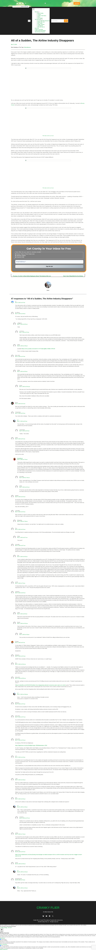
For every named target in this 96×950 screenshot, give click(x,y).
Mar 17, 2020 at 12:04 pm (24, 386)
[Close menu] (33, 9)
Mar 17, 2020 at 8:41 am (24, 430)
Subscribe (77, 3)
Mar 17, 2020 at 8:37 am (22, 537)
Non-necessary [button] (3, 944)
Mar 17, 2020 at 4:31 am (20, 302)
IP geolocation (53, 920)
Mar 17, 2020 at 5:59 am (22, 371)
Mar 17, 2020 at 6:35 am (20, 511)
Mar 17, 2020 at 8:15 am (22, 421)
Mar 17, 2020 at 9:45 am (22, 556)
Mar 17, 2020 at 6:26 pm (20, 798)
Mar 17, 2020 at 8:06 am (22, 324)
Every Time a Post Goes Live (25, 254)
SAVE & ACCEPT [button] (4, 949)
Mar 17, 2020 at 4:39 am (20, 313)
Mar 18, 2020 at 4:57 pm (24, 818)
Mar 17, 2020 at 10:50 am (20, 678)
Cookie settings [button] (3, 927)
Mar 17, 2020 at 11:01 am (20, 703)
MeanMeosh (20, 458)
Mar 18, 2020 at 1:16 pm (20, 879)
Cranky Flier (48, 907)
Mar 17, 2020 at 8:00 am (20, 592)
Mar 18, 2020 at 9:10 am (20, 851)
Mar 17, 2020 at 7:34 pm (20, 834)
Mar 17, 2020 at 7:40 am (24, 477)
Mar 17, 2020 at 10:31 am (20, 656)
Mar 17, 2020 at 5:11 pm (24, 332)
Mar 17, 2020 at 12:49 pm (22, 694)
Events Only (20, 257)
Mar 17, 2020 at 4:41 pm (20, 757)
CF (17, 420)
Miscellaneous (27, 47)
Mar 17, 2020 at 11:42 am (20, 740)
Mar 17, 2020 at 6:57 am (20, 545)
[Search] (66, 20)
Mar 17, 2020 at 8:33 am (24, 487)
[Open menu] (29, 21)
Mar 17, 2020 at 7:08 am (22, 521)
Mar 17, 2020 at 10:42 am (20, 664)
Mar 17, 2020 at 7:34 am (22, 459)
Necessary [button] (2, 938)
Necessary (4, 939)
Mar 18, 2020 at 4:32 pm (22, 871)
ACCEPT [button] (10, 927)
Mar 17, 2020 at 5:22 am (20, 403)
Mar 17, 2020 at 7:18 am (20, 583)
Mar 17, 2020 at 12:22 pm (22, 623)
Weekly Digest (21, 255)
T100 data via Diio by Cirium (48, 135)
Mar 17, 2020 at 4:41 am (20, 356)
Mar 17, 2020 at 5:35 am (20, 413)
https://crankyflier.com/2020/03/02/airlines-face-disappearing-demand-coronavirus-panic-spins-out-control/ (41, 685)
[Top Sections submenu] (41, 19)
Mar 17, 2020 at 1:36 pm (24, 634)
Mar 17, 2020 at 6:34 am (20, 496)
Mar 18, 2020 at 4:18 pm (22, 806)
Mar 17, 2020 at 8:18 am (22, 613)
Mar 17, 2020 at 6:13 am (20, 438)
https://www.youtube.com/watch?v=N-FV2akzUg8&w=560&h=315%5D (38, 348)
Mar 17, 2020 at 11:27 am (20, 716)
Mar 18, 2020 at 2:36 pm (22, 345)
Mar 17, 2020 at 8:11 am (20, 642)
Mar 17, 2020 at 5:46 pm (20, 779)
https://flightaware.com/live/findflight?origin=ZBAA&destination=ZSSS (31, 745)
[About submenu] (38, 12)
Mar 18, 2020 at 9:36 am (20, 863)
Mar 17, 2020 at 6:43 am (20, 529)
